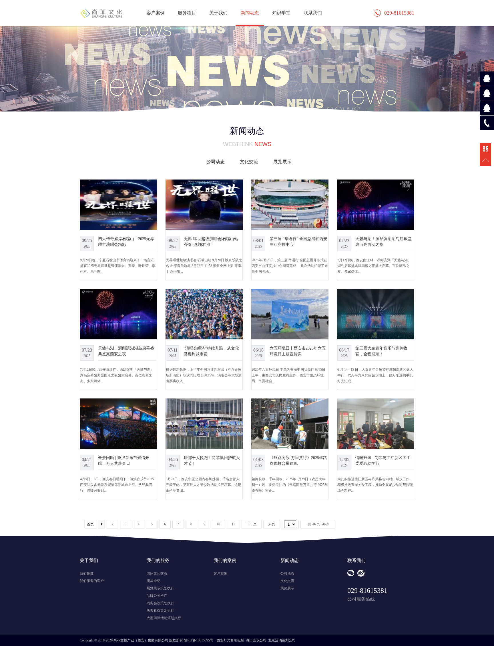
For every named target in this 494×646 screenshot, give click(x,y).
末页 (271, 524)
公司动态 (215, 161)
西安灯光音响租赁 (230, 640)
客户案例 (155, 12)
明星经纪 (153, 581)
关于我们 (218, 12)
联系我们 (313, 12)
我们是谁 (86, 573)
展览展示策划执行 (160, 588)
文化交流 (249, 161)
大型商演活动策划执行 (164, 618)
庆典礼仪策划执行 (160, 611)
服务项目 (187, 12)
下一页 (251, 524)
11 (233, 524)
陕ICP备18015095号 (198, 640)
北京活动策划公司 (282, 640)
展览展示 (282, 161)
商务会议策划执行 (160, 603)
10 (218, 524)
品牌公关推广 (157, 596)
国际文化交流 (157, 573)
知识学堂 (281, 12)
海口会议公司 (256, 640)
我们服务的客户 (92, 581)
